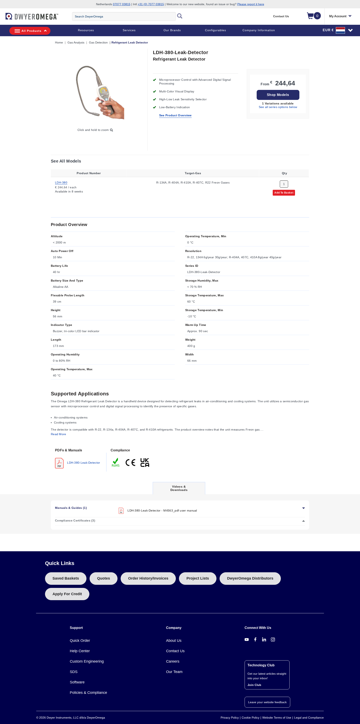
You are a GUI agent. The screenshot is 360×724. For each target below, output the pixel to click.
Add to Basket (283, 192)
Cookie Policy (250, 717)
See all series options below (278, 107)
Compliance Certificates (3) (75, 520)
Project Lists (197, 578)
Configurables (215, 30)
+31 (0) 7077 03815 (151, 4)
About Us (173, 640)
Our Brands (172, 30)
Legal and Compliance (309, 717)
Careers (172, 661)
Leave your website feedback (267, 702)
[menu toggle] (18, 30)
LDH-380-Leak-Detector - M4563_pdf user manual (162, 510)
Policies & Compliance (88, 692)
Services (129, 30)
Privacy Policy (230, 717)
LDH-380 (61, 182)
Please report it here (250, 4)
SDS (74, 672)
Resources (86, 30)
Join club (254, 685)
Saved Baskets (65, 578)
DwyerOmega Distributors (250, 578)
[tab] (78, 458)
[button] (338, 30)
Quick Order (80, 640)
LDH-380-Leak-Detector (83, 462)
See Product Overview (175, 115)
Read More (58, 434)
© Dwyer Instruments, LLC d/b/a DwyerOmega (70, 717)
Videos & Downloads (179, 489)
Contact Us (281, 16)
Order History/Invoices (148, 578)
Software (77, 682)
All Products (31, 30)
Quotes (103, 578)
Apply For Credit (67, 594)
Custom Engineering (87, 661)
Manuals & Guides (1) (71, 507)
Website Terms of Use (276, 717)
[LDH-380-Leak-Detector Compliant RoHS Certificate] (116, 462)
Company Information (258, 30)
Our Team (174, 672)
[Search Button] (180, 16)
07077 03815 (121, 4)
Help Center (80, 651)
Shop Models (278, 95)
